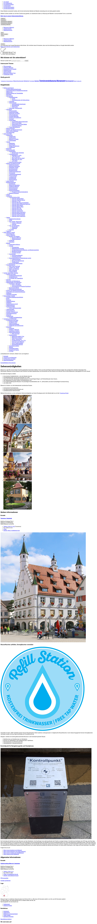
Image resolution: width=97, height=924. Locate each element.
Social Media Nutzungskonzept (20, 121)
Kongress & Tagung (14, 350)
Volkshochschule (16, 259)
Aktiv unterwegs (13, 270)
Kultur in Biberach (10, 235)
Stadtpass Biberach (14, 186)
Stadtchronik (12, 136)
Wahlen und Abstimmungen (13, 163)
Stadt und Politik (7, 133)
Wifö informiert (15, 333)
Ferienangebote (13, 271)
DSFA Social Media (17, 123)
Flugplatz (11, 229)
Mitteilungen (9, 92)
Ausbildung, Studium (14, 331)
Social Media (12, 120)
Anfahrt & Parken (13, 321)
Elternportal (15, 106)
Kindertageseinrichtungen (15, 275)
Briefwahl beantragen (14, 166)
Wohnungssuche (10, 128)
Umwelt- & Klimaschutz (12, 312)
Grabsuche (79, 81)
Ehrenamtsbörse (13, 189)
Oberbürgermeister (13, 112)
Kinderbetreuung (13, 277)
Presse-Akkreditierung (14, 127)
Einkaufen (11, 328)
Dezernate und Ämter (14, 113)
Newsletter (9, 94)
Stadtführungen (13, 323)
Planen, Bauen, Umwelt (9, 296)
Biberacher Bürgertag (14, 185)
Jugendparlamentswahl (15, 174)
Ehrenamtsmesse (13, 188)
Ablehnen (3, 18)
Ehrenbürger (12, 183)
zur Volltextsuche (7, 3)
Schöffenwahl (12, 178)
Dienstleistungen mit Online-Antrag (20, 100)
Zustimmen (3, 20)
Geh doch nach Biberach (18, 342)
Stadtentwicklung (10, 301)
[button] (49, 409)
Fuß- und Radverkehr (14, 225)
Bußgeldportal (15, 105)
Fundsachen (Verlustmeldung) (7, 81)
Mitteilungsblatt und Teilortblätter (14, 93)
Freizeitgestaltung (10, 265)
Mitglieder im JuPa (16, 155)
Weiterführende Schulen (18, 248)
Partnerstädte (12, 140)
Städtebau (8, 302)
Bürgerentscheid (13, 170)
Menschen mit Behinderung (13, 281)
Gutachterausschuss (11, 313)
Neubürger (8, 148)
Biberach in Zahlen (13, 139)
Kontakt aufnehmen (6, 880)
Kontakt (2, 362)
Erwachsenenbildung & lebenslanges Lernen (20, 258)
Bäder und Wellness (14, 269)
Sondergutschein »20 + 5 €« (19, 340)
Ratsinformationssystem (15, 162)
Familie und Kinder (11, 274)
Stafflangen (12, 147)
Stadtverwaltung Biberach (10, 863)
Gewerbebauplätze (13, 348)
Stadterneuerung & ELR (12, 304)
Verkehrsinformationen (15, 219)
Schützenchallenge (16, 125)
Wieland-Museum (16, 239)
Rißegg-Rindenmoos (14, 146)
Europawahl (12, 173)
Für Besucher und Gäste (12, 320)
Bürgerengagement (11, 182)
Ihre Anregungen (10, 132)
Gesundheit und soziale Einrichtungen (15, 292)
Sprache (3, 44)
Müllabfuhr (26, 81)
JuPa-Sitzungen (16, 156)
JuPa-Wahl (14, 161)
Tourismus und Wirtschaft (9, 319)
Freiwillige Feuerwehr (11, 294)
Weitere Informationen (10, 362)
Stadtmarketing (13, 335)
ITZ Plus (11, 351)
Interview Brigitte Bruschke (18, 213)
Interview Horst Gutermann (18, 216)
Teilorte (8, 142)
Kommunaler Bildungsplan (15, 263)
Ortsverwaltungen (13, 115)
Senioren (8, 279)
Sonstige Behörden (14, 116)
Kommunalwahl (13, 175)
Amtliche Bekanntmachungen (13, 89)
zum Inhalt (6, 1)
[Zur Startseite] (8, 54)
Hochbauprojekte (10, 306)
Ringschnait (12, 144)
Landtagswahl (12, 177)
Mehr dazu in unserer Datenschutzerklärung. (12, 16)
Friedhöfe (8, 231)
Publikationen (9, 316)
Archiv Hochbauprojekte (15, 308)
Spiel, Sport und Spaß (14, 266)
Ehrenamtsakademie (14, 190)
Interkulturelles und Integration (13, 282)
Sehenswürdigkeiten (14, 324)
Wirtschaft (8, 327)
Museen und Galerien (14, 236)
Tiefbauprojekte (10, 309)
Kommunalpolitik (10, 150)
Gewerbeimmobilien (14, 346)
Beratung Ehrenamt (14, 193)
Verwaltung (9, 109)
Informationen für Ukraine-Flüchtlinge (21, 286)
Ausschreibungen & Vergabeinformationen (16, 90)
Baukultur (8, 300)
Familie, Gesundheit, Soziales (10, 273)
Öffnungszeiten (13, 111)
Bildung (8, 243)
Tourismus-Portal (64, 393)
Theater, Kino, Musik (14, 267)
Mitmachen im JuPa (17, 159)
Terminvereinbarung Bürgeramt (52, 81)
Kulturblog (11, 242)
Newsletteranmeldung (6, 919)
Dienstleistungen (13, 97)
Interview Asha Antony (17, 205)
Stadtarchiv (9, 196)
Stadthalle (11, 240)
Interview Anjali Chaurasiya (18, 212)
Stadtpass (8, 293)
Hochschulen (12, 254)
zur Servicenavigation (8, 7)
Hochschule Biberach (17, 255)
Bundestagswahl (13, 169)
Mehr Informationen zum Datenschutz (10, 46)
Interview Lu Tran (16, 201)
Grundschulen (15, 247)
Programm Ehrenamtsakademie (20, 192)
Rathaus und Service (8, 88)
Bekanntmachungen (18, 81)
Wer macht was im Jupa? (18, 158)
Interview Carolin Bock (17, 210)
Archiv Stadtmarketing (17, 343)
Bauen (75, 81)
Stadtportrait (9, 135)
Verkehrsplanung (10, 305)
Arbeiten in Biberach (14, 329)
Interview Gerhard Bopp (18, 198)
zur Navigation (7, 6)
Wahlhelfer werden (13, 167)
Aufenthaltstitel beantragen (19, 104)
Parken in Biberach (16, 223)
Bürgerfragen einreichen (18, 152)
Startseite (5, 356)
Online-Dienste (12, 102)
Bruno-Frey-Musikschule (18, 260)
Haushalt (11, 119)
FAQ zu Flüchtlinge (16, 285)
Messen (11, 347)
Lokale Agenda (10, 181)
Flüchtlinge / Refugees (14, 283)
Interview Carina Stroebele (18, 215)
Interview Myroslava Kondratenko (20, 202)
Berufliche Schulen (16, 251)
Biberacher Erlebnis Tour (18, 336)
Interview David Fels (17, 209)
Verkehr (8, 217)
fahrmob (14, 224)
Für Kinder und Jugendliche (16, 278)
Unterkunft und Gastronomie (16, 325)
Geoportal (8, 314)
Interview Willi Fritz (16, 208)
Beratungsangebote (14, 287)
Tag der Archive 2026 (14, 197)
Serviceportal (69, 81)
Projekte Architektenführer (15, 317)
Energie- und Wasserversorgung (14, 129)
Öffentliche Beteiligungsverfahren (14, 297)
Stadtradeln (15, 227)
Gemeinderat (12, 151)
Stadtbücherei (15, 262)
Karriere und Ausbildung (15, 117)
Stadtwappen (12, 138)
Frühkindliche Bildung (14, 244)
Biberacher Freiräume (17, 337)
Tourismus (6, 518)
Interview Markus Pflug (17, 206)
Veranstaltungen (10, 233)
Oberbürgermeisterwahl (15, 171)
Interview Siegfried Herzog (18, 200)
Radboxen (14, 228)
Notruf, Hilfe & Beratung (12, 131)
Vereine (8, 194)
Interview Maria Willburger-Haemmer (21, 204)
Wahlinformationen (14, 165)
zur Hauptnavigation (8, 4)
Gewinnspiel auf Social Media (19, 124)
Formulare (32, 81)
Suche (13, 98)
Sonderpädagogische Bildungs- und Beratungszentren (25, 250)
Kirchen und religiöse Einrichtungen (15, 290)
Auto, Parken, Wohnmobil (15, 221)
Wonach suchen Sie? (6, 60)
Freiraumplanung (10, 310)
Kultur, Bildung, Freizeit (9, 232)
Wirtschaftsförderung (14, 332)
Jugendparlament (13, 154)
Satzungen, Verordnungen (15, 108)
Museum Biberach (16, 237)
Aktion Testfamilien (17, 339)
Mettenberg (12, 143)
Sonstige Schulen (16, 252)
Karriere (37, 81)
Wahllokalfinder (13, 179)
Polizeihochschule (16, 256)
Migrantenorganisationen (15, 289)
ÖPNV (10, 220)
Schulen (11, 246)
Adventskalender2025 (17, 344)
